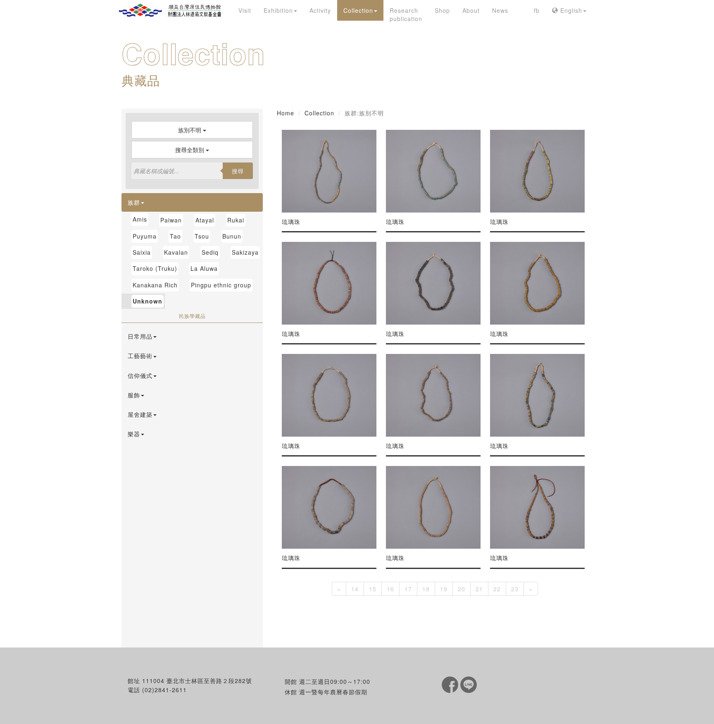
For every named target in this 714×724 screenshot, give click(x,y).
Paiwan (171, 220)
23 (515, 589)
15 (372, 589)
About (471, 10)
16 (390, 589)
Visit (244, 10)
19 (443, 589)
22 (497, 589)
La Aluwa (204, 268)
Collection (358, 10)
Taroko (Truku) (155, 268)
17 (408, 589)
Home (285, 113)
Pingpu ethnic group (221, 285)
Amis (140, 219)
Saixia (142, 252)
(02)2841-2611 (164, 690)
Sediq (210, 252)
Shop (442, 10)
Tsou (202, 236)
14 (355, 589)
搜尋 (237, 171)
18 (426, 589)
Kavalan (176, 252)
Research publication (406, 14)
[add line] (468, 684)
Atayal (204, 220)
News (500, 10)
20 (461, 589)
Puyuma (145, 236)
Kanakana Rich (155, 285)
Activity (320, 10)
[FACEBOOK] (451, 684)
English (570, 10)
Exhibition (278, 10)
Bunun (231, 236)
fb (537, 10)
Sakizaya (245, 252)
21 (479, 589)
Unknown (147, 301)
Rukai (235, 220)
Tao (175, 236)
